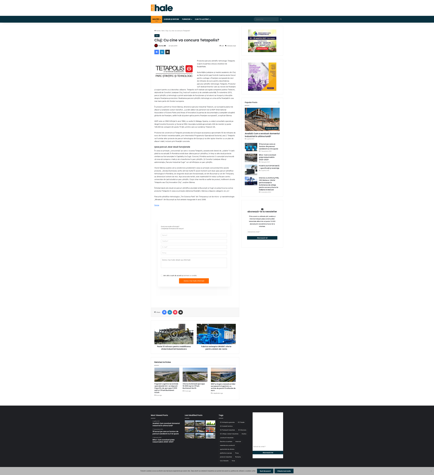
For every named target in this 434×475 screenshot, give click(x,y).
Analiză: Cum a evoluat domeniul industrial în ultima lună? (262, 135)
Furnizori (186, 19)
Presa (237, 453)
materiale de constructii (227, 445)
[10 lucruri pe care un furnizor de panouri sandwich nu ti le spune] (251, 147)
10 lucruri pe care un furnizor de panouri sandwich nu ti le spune (268, 146)
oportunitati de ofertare (227, 449)
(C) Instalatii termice (226, 426)
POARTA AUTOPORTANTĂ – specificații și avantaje (269, 167)
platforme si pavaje (226, 453)
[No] (431, 471)
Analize (244, 434)
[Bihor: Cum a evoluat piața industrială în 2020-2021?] (251, 158)
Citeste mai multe (284, 471)
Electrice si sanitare (226, 441)
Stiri (163, 31)
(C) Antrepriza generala (227, 422)
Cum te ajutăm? (202, 19)
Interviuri (238, 441)
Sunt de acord (265, 471)
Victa (233, 461)
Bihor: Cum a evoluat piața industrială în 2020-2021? (267, 157)
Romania (238, 457)
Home (158, 31)
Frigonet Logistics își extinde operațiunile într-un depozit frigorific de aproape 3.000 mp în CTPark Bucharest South (166, 388)
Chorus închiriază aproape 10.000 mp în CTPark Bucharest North (194, 386)
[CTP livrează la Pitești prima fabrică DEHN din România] (189, 435)
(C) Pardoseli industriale (227, 430)
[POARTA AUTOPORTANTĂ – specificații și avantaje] (251, 170)
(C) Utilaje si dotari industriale (229, 434)
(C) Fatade (241, 422)
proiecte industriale (226, 457)
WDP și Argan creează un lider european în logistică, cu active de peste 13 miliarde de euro (223, 387)
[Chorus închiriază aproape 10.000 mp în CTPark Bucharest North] (195, 375)
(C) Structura (242, 430)
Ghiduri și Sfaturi (171, 19)
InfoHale (161, 46)
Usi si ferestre (224, 461)
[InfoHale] (162, 8)
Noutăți (155, 19)
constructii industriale (227, 437)
